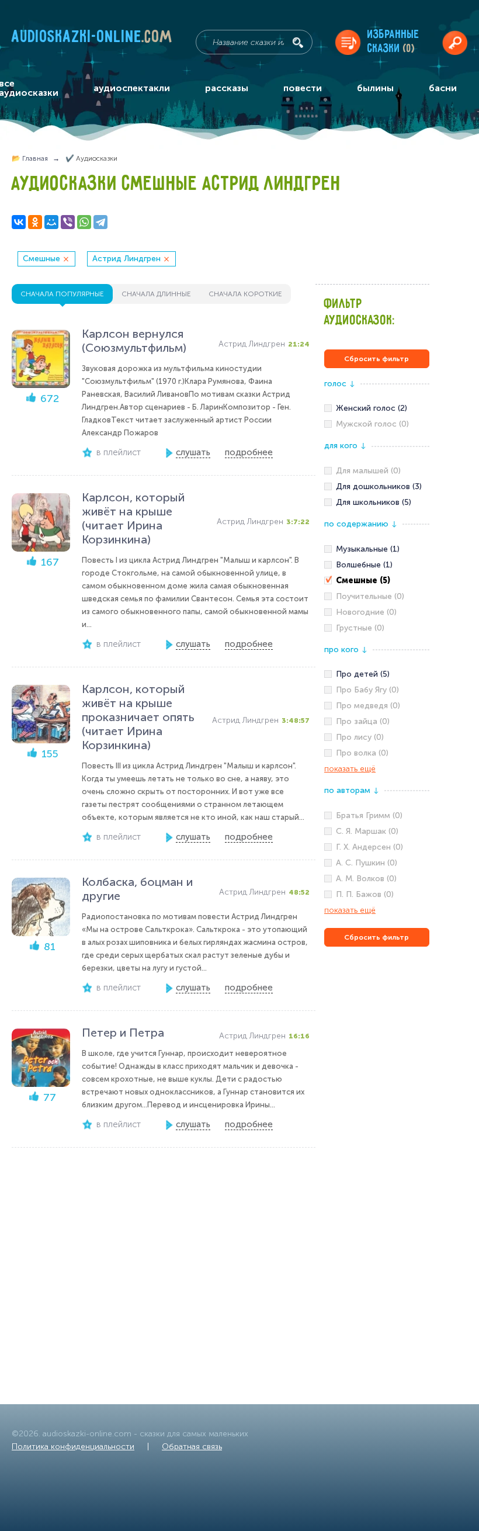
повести (302, 87)
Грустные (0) (360, 628)
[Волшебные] (376, 565)
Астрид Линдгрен (126, 259)
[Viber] (68, 222)
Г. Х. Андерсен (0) (369, 847)
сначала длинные (156, 294)
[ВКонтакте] (19, 222)
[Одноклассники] (35, 222)
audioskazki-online (92, 39)
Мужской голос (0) (372, 424)
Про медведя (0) (368, 706)
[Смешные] (376, 581)
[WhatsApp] (84, 222)
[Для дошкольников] (376, 487)
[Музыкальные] (376, 549)
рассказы (226, 87)
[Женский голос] (376, 408)
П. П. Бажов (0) (365, 894)
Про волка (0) (362, 753)
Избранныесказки (393, 42)
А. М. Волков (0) (366, 879)
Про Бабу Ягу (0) (367, 690)
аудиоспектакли (131, 87)
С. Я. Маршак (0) (367, 831)
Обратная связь (192, 1447)
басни (443, 87)
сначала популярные (62, 294)
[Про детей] (376, 674)
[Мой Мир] (51, 222)
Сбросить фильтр (376, 359)
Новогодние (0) (366, 612)
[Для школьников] (376, 502)
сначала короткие (245, 294)
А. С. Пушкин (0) (366, 863)
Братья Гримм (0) (369, 815)
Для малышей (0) (368, 471)
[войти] (454, 42)
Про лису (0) (360, 737)
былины (375, 87)
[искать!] (298, 42)
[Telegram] (100, 222)
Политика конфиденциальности (73, 1447)
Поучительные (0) (370, 596)
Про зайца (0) (363, 721)
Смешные (41, 259)
